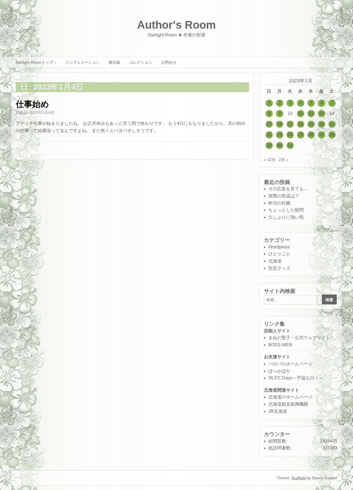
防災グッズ (279, 268)
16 (279, 124)
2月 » (283, 159)
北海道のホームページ (290, 397)
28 (332, 134)
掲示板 (114, 62)
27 (321, 134)
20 (321, 124)
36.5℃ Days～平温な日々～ (295, 378)
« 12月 (270, 159)
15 (269, 124)
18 (300, 124)
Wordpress (279, 247)
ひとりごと (279, 253)
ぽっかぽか (279, 371)
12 (311, 113)
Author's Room (176, 25)
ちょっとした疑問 (286, 210)
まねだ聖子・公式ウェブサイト (299, 337)
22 (269, 134)
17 (290, 124)
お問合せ (168, 62)
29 (269, 145)
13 (321, 113)
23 (279, 134)
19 (311, 124)
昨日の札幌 (279, 203)
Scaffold (299, 478)
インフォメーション (82, 62)
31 (290, 145)
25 (300, 134)
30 (279, 145)
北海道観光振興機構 (288, 404)
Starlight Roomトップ (34, 62)
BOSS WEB (280, 344)
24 (290, 134)
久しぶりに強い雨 (286, 217)
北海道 (275, 261)
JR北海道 (277, 411)
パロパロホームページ (290, 364)
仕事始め (32, 104)
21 (332, 124)
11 (300, 113)
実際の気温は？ (283, 196)
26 (311, 134)
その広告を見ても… (288, 188)
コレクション (140, 62)
